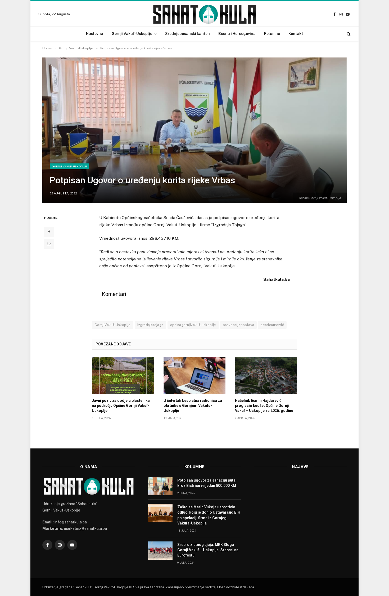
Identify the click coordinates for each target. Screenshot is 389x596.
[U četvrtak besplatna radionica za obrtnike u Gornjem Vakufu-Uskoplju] (195, 375)
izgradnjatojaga (150, 325)
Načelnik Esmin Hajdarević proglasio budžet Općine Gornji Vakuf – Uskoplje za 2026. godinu (264, 405)
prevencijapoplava (238, 325)
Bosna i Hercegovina (237, 34)
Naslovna (94, 34)
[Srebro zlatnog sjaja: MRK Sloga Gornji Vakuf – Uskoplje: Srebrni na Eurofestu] (160, 550)
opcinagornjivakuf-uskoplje (193, 325)
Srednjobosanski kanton (187, 34)
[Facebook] (49, 232)
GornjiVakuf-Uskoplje (112, 325)
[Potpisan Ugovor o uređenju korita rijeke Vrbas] (194, 130)
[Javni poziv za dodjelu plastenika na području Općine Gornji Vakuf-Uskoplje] (123, 375)
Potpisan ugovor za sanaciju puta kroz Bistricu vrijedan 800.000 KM (206, 483)
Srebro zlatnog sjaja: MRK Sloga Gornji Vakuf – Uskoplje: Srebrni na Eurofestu (207, 549)
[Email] (49, 244)
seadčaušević (272, 325)
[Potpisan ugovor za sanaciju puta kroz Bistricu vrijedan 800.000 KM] (160, 486)
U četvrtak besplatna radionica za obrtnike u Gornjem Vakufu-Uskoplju (193, 405)
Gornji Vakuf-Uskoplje (132, 34)
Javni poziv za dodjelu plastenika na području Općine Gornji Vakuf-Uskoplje (121, 405)
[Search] (348, 34)
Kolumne (272, 34)
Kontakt (295, 34)
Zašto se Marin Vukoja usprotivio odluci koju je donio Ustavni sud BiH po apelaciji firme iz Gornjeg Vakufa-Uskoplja (208, 515)
